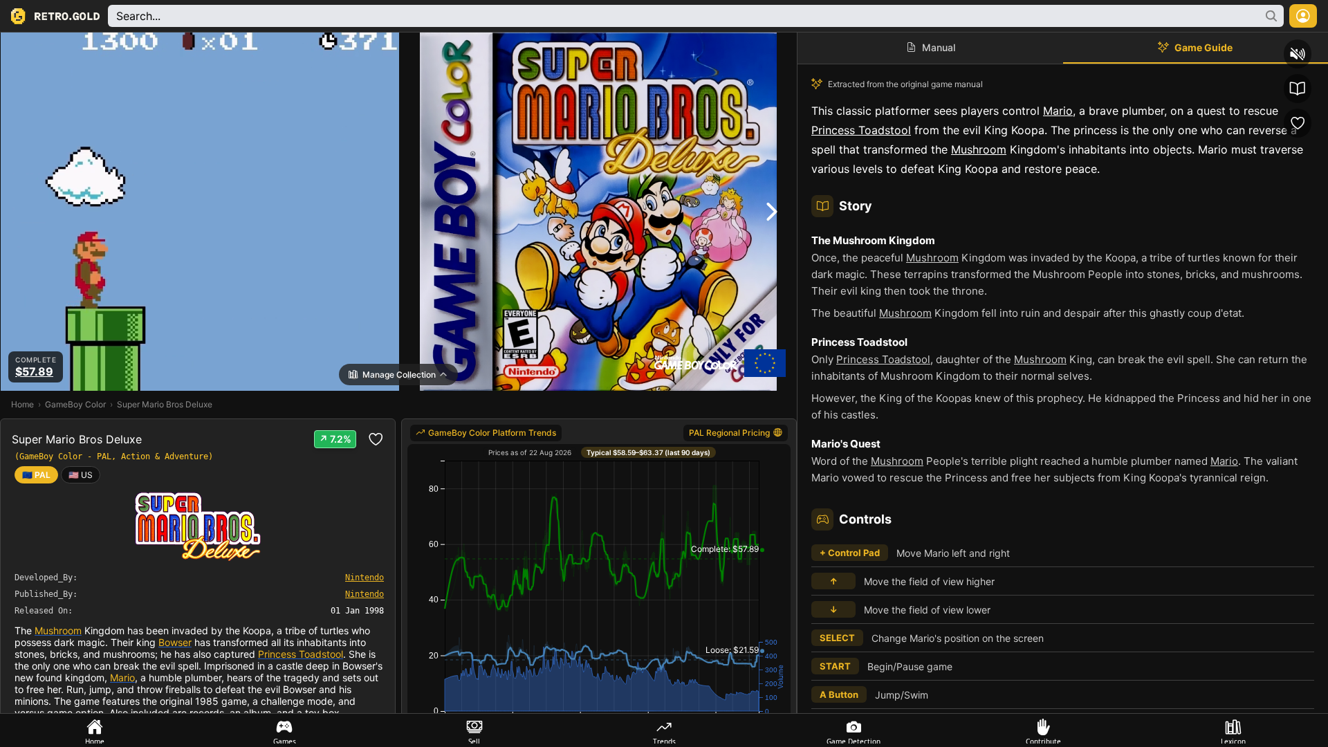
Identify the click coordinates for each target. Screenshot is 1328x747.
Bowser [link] (175, 642)
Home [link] (22, 404)
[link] (80, 474)
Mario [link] (122, 677)
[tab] (95, 730)
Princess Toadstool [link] (300, 654)
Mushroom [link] (58, 630)
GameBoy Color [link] (75, 404)
